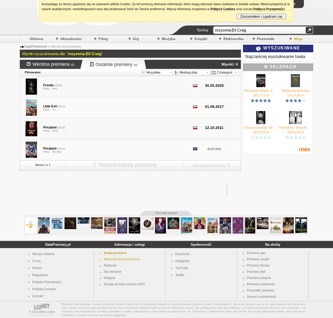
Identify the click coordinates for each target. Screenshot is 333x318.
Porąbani (49, 127)
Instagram (182, 261)
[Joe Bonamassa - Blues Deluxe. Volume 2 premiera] (57, 219)
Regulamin (40, 275)
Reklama (110, 265)
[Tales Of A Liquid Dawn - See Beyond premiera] (200, 219)
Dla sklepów (112, 272)
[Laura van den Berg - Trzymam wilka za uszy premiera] (134, 219)
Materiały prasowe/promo (122, 259)
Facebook (182, 254)
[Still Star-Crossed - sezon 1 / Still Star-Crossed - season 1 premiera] (288, 219)
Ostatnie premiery (116, 64)
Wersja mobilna (43, 254)
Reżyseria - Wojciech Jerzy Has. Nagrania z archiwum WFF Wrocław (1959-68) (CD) (295, 127)
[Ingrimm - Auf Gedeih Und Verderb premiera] (263, 219)
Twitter (179, 275)
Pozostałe (265, 39)
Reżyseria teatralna (295, 91)
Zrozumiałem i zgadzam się (261, 16)
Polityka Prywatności (46, 282)
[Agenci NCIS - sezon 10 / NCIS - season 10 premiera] (301, 219)
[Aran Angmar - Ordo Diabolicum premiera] (70, 219)
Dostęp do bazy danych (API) (124, 284)
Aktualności (71, 39)
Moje (298, 39)
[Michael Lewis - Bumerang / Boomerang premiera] (275, 219)
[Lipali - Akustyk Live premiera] (173, 219)
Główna (36, 39)
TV (54, 109)
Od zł (261, 95)
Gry (136, 39)
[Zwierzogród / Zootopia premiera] (187, 219)
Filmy (103, 39)
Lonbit (50, 311)
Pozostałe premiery (260, 290)
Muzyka (168, 39)
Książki (201, 39)
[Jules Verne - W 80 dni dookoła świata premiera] (122, 219)
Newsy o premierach (261, 296)
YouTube (181, 268)
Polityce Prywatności (269, 9)
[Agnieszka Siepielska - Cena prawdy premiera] (250, 219)
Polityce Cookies (222, 9)
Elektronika (233, 39)
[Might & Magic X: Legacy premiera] (225, 219)
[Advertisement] (130, 190)
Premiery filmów (258, 265)
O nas (36, 261)
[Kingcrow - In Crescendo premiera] (148, 219)
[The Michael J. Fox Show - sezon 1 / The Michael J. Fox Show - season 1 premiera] (31, 219)
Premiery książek (259, 278)
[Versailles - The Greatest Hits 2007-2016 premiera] (84, 219)
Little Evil (50, 106)
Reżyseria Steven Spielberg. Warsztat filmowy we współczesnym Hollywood (261, 91)
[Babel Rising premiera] (44, 219)
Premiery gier (256, 253)
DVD (55, 130)
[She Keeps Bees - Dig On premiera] (97, 219)
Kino (55, 88)
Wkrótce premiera (53, 64)
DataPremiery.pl (58, 244)
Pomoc (37, 268)
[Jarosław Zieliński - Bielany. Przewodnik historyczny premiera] (110, 219)
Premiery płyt (256, 272)
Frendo (48, 85)
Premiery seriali (258, 259)
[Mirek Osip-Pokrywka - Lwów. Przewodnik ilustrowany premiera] (212, 219)
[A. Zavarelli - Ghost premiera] (160, 219)
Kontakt (37, 296)
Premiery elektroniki (261, 284)
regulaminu (119, 315)
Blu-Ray (57, 151)
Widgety (109, 278)
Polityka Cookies (44, 289)
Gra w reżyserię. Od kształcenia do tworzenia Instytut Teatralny (261, 127)
